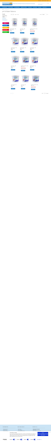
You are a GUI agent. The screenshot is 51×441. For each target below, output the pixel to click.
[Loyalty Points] (5, 28)
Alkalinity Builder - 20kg (13, 28)
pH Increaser (4, 17)
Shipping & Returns (5, 429)
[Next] (12, 93)
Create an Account (44, 0)
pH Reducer (4, 18)
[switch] (21, 439)
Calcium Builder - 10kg (33, 47)
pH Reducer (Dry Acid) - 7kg (34, 84)
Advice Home (19, 429)
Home (3, 9)
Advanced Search (40, 4)
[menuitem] (5, 7)
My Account (39, 0)
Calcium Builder (4, 20)
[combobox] (42, 3)
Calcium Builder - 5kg (13, 84)
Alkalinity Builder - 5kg (33, 65)
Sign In (48, 0)
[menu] (25, 7)
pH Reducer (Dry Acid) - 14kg (24, 65)
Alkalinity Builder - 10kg (23, 47)
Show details (39, 439)
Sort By (41, 14)
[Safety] (5, 30)
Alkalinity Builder (4, 19)
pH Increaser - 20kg (22, 28)
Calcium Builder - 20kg (14, 47)
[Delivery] (5, 23)
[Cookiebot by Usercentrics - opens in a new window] (5, 439)
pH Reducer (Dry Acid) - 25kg (33, 28)
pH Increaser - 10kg (13, 65)
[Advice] (5, 32)
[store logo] (7, 3)
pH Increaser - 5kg (23, 84)
